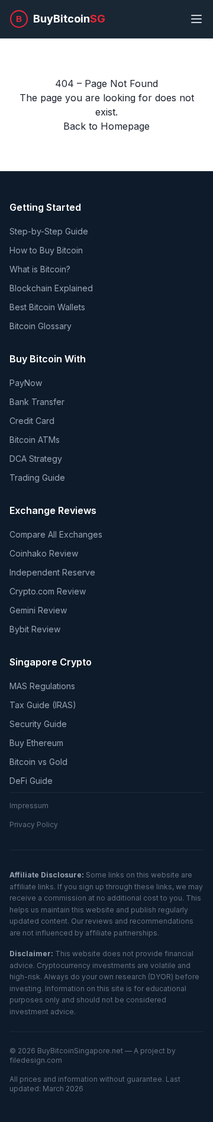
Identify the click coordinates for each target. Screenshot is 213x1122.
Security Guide (38, 724)
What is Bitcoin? (39, 269)
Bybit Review (34, 629)
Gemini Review (38, 610)
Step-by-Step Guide (48, 231)
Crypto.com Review (47, 591)
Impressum (29, 805)
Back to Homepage (106, 126)
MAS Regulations (42, 686)
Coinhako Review (43, 553)
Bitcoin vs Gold (38, 762)
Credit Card (31, 421)
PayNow (25, 383)
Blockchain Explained (51, 288)
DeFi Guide (31, 781)
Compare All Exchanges (55, 534)
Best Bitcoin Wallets (47, 307)
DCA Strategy (35, 459)
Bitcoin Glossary (40, 326)
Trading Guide (37, 477)
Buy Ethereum (36, 743)
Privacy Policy (33, 824)
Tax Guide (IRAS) (42, 705)
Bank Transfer (36, 402)
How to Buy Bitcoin (46, 250)
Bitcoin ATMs (34, 440)
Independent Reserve (52, 572)
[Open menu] (196, 19)
